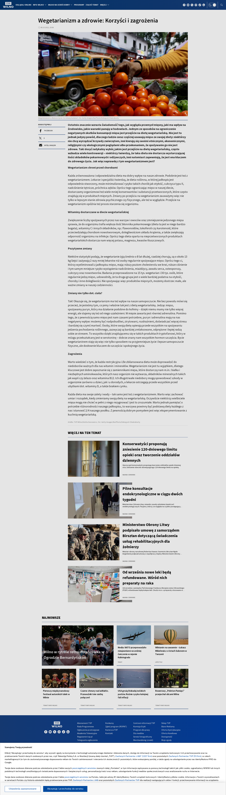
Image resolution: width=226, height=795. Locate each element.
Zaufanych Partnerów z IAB (85, 780)
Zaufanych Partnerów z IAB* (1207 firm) (133, 756)
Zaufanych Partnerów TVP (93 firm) (185, 756)
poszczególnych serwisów (84, 768)
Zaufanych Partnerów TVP (127, 780)
